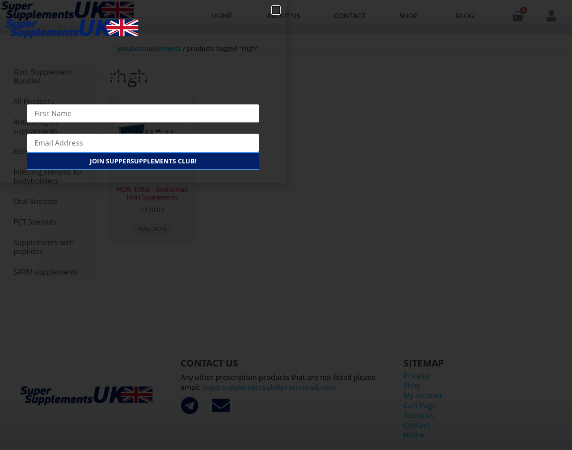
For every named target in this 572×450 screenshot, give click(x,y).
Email (36, 129)
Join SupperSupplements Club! (143, 161)
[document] (286, 225)
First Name (45, 99)
